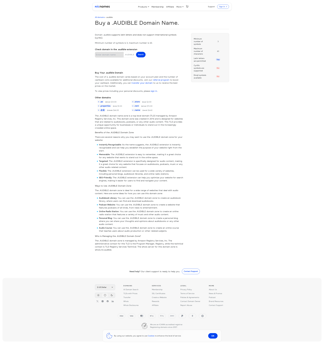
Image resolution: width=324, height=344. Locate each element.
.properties (105, 106)
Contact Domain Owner (190, 301)
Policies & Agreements (189, 297)
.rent (136, 106)
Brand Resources (216, 301)
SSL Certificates (158, 293)
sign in (154, 91)
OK (212, 336)
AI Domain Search (130, 289)
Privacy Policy (186, 289)
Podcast (212, 297)
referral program (161, 80)
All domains (100, 17)
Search (141, 54)
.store (137, 102)
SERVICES (156, 285)
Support (211, 6)
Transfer (127, 297)
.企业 (102, 110)
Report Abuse (186, 305)
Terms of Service (187, 293)
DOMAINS (127, 285)
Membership (157, 7)
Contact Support (191, 271)
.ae (101, 102)
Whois (126, 301)
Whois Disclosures (131, 305)
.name (137, 110)
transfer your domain (142, 83)
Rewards (155, 301)
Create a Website (159, 297)
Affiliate (170, 7)
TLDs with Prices (130, 293)
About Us (213, 289)
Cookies (151, 336)
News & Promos (215, 293)
